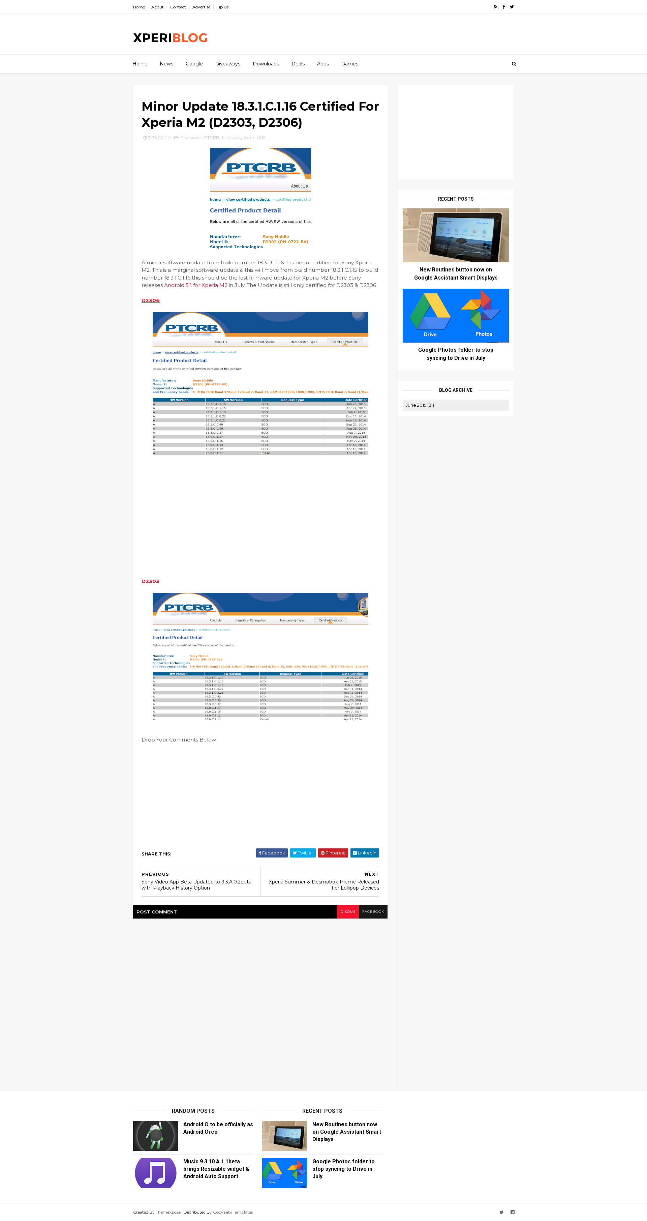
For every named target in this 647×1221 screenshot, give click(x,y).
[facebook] (503, 7)
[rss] (495, 7)
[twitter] (512, 7)
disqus (348, 911)
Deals (298, 64)
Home (139, 6)
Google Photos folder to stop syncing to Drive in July (343, 1169)
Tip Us (222, 6)
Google (194, 64)
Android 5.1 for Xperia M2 (195, 285)
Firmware (191, 137)
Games (349, 64)
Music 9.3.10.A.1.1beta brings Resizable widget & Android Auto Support (216, 1169)
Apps (323, 64)
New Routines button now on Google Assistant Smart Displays (346, 1131)
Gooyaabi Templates (233, 1212)
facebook (373, 911)
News (166, 64)
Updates (231, 137)
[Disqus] (260, 1003)
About (157, 6)
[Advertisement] (391, 34)
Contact (178, 6)
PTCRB (211, 137)
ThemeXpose (168, 1212)
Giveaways (227, 64)
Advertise (201, 6)
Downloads (266, 64)
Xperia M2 (255, 137)
